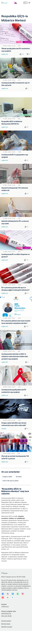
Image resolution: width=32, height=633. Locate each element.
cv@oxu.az (5, 606)
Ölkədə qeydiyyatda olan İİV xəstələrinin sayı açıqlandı (15, 50)
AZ (25, 2)
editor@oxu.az (6, 613)
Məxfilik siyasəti (6, 627)
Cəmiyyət (4, 54)
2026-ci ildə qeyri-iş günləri (10, 480)
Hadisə (3, 428)
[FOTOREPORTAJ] (16, 107)
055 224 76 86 (6, 616)
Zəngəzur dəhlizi (7, 476)
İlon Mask (19, 476)
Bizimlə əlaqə (5, 624)
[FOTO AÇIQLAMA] (16, 34)
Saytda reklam (6, 621)
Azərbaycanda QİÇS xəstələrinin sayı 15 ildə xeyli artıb (15, 84)
